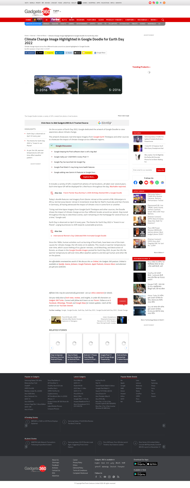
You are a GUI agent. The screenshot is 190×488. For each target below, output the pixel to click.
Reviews (81, 19)
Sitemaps (55, 463)
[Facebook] (135, 182)
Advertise (55, 476)
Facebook (52, 303)
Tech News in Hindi (140, 259)
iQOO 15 (27, 399)
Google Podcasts (84, 264)
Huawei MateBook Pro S (82, 402)
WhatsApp (61, 303)
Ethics (75, 465)
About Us (55, 460)
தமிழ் (112, 463)
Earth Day (81, 310)
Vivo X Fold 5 (29, 409)
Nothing (138, 388)
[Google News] (162, 182)
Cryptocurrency (53, 394)
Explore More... (89, 177)
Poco (137, 399)
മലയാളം (105, 467)
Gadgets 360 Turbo (56, 300)
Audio (100, 24)
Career (75, 460)
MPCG (112, 3)
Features (91, 19)
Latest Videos (138, 191)
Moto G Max (77, 396)
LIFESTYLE (66, 3)
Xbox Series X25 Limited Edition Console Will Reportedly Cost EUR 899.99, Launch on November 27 (150, 445)
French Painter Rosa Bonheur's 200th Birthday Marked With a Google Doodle (92, 193)
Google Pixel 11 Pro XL (81, 399)
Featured (137, 133)
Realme (138, 402)
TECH (79, 3)
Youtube (105, 476)
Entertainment (82, 24)
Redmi (153, 380)
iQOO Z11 (77, 383)
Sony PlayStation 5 (54, 380)
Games (85, 3)
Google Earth (98, 137)
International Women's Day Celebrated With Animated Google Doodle (80, 236)
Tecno (153, 394)
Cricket (54, 3)
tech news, (70, 297)
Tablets (134, 24)
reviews (77, 297)
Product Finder (114, 19)
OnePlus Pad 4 (52, 388)
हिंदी (43, 3)
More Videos (158, 252)
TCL (152, 391)
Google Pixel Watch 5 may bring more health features (74, 167)
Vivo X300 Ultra (30, 394)
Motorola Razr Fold (31, 383)
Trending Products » (141, 67)
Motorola (139, 386)
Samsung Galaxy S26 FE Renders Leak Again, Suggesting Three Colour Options (80, 445)
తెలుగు (118, 463)
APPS (98, 3)
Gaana (67, 264)
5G (159, 24)
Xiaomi (153, 396)
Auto (64, 19)
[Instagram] (151, 182)
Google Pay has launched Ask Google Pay (69, 162)
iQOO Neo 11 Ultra (80, 388)
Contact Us (56, 470)
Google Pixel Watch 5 (102, 388)
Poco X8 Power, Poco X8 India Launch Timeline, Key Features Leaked (115, 444)
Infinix (122, 396)
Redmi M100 (78, 386)
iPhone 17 (51, 399)
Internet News (42, 36)
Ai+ (122, 380)
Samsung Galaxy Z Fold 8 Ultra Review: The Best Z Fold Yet (80, 422)
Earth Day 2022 (90, 310)
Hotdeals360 (124, 24)
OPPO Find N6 (29, 388)
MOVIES (47, 3)
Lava (137, 380)
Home (28, 19)
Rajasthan (105, 3)
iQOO (122, 399)
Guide (101, 19)
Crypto (92, 24)
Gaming (71, 24)
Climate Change (123, 310)
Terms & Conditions (80, 470)
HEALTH (74, 3)
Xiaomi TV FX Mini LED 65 (104, 391)
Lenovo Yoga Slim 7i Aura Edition (35, 404)
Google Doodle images (78, 250)
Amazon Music (109, 264)
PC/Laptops (113, 24)
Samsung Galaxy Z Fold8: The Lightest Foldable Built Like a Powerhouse (154, 139)
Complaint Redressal (80, 473)
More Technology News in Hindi (152, 320)
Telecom (55, 24)
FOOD (60, 3)
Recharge (142, 19)
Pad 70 (98, 383)
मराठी (123, 463)
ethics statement (97, 293)
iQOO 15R (28, 407)
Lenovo (138, 383)
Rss (118, 476)
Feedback (55, 465)
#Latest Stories (31, 439)
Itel (122, 402)
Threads (69, 303)
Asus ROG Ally (100, 399)
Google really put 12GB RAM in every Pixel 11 (71, 157)
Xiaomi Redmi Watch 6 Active (105, 386)
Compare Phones (53, 409)
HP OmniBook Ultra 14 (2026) (57, 396)
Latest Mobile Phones (55, 406)
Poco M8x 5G (78, 380)
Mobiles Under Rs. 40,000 (33, 391)
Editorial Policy (78, 468)
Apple (122, 383)
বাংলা (107, 463)
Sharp (153, 386)
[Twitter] (141, 182)
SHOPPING (92, 3)
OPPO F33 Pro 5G (53, 391)
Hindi (103, 463)
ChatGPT (27, 386)
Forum (96, 300)
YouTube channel (66, 305)
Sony (153, 388)
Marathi (118, 3)
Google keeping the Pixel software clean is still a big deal (75, 151)
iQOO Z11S (77, 391)
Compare (129, 19)
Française (121, 467)
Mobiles (46, 24)
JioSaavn (74, 264)
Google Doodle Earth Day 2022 (106, 310)
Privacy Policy (77, 463)
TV (105, 24)
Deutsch (113, 467)
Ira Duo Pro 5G (100, 380)
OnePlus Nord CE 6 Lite (55, 386)
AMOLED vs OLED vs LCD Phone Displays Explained (44, 422)
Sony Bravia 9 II (101, 394)
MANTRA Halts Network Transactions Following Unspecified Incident (43, 444)
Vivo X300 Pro (29, 402)
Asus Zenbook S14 (31, 396)
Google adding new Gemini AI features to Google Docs (74, 172)
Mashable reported (118, 186)
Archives (55, 468)
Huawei (123, 394)
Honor (123, 391)
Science (142, 24)
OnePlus (139, 394)
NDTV (26, 3)
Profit (38, 3)
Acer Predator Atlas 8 (103, 396)
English (97, 463)
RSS (53, 473)
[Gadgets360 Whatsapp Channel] (157, 182)
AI (47, 19)
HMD (122, 388)
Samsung (154, 383)
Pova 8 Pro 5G (78, 394)
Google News (81, 303)
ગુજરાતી (97, 467)
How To (63, 24)
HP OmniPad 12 (53, 383)
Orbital (95, 261)
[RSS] (164, 3)
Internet (32, 36)
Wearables (152, 24)
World (32, 3)
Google (63, 310)
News (71, 19)
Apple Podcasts (97, 264)
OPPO (138, 396)
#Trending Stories (31, 417)
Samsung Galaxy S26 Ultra (33, 380)
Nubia (138, 391)
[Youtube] (146, 182)
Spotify (61, 264)
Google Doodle (72, 310)
